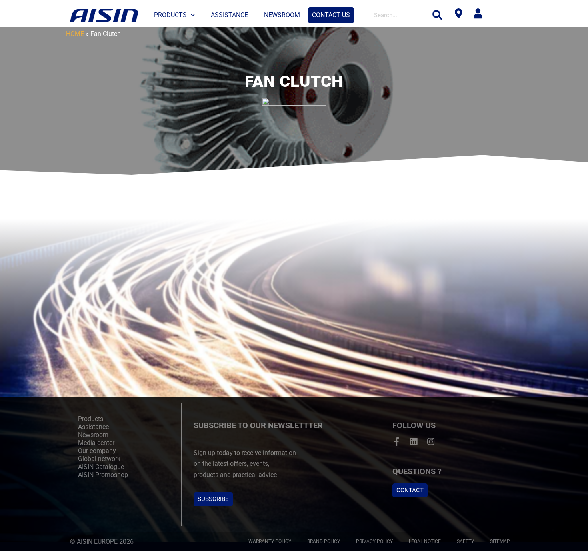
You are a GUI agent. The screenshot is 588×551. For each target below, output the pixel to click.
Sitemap (500, 541)
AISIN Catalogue (101, 467)
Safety (465, 541)
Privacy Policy (374, 541)
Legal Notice (425, 541)
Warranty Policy (269, 541)
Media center (96, 443)
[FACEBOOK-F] (396, 441)
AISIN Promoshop (103, 475)
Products (170, 15)
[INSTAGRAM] (431, 441)
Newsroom (282, 15)
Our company (97, 451)
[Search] (438, 15)
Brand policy (323, 541)
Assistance (229, 15)
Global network (99, 459)
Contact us (331, 15)
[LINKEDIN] (414, 441)
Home (75, 34)
